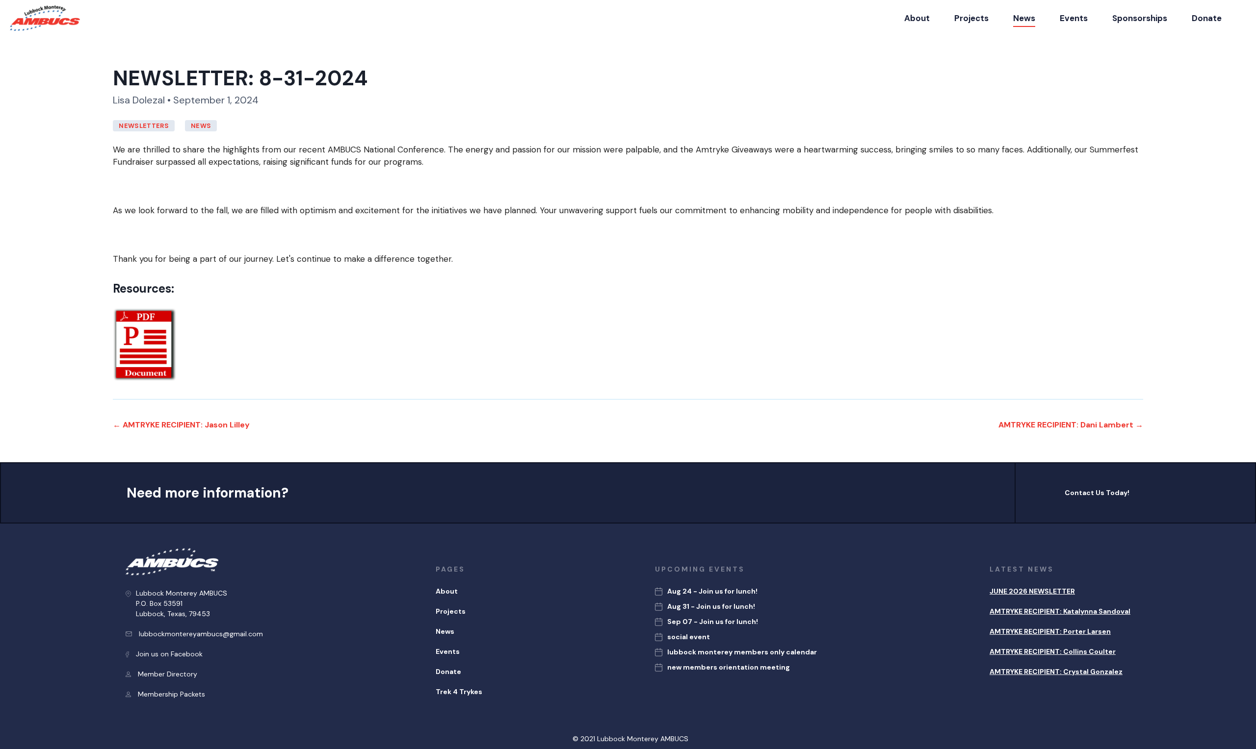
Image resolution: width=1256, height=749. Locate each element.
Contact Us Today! (1097, 492)
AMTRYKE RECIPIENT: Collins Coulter (1053, 651)
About (917, 18)
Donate (1207, 18)
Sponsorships (1139, 18)
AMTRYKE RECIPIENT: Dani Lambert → (1070, 425)
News (1024, 18)
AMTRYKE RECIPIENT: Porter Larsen (1050, 631)
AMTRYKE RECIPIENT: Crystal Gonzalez (1056, 671)
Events (1074, 18)
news (201, 126)
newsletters (144, 126)
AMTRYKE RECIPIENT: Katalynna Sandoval (1060, 611)
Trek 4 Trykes (459, 691)
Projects (971, 18)
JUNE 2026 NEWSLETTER (1032, 591)
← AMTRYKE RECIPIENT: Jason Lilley (181, 425)
